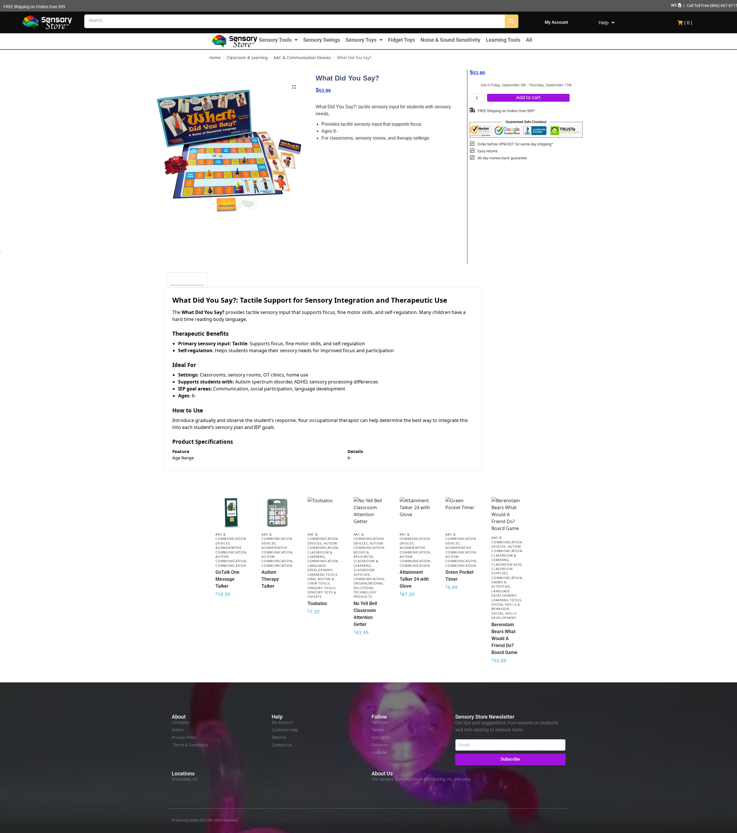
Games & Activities (500, 584)
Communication (230, 565)
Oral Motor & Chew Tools (321, 581)
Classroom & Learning (247, 57)
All (529, 40)
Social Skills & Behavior (505, 606)
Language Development (320, 567)
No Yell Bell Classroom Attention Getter (365, 614)
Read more (277, 596)
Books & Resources (363, 554)
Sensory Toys (360, 40)
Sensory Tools (275, 40)
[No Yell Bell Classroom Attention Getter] (369, 513)
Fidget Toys (401, 40)
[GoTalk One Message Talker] (231, 513)
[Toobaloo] (323, 513)
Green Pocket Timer (459, 575)
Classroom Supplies (364, 572)
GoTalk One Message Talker (227, 579)
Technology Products (365, 594)
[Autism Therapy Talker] (277, 513)
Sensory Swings (321, 40)
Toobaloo (317, 603)
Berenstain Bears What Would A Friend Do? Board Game (504, 638)
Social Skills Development (504, 615)
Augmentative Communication (230, 549)
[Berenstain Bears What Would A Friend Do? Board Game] (507, 514)
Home (215, 57)
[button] (676, 5)
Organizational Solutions (369, 585)
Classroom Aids (506, 564)
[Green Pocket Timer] (461, 513)
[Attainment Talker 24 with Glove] (415, 513)
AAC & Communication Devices (302, 57)
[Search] (511, 21)
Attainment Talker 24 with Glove (414, 579)
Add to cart (528, 97)
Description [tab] (187, 280)
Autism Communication (230, 558)
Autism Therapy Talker (270, 579)
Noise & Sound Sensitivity (450, 40)
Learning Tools (503, 40)
